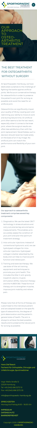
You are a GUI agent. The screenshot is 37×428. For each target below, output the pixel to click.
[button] (33, 5)
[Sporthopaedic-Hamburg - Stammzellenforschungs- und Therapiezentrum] (16, 4)
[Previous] (2, 343)
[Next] (35, 343)
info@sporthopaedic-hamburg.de (16, 395)
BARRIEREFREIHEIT (9, 415)
